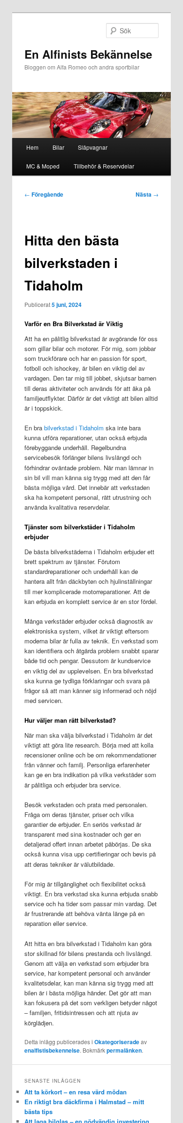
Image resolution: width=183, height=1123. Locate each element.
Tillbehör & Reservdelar (104, 166)
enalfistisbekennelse (52, 1050)
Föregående (43, 194)
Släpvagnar (92, 147)
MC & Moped (43, 166)
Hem (32, 147)
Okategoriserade (116, 1042)
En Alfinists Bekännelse (88, 54)
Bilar (58, 147)
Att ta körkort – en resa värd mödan (75, 1091)
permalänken (124, 1050)
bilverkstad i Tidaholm (74, 427)
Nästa (147, 194)
